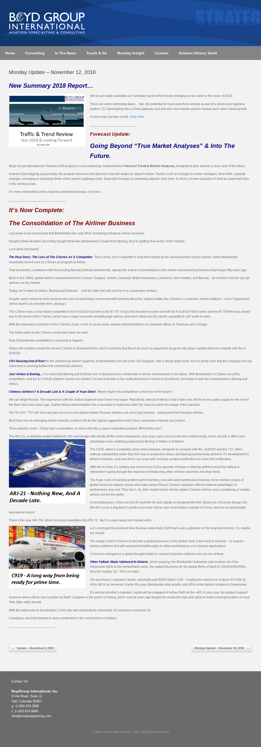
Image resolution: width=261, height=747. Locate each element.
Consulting (35, 53)
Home (10, 53)
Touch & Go (96, 53)
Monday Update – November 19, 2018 (221, 648)
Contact (161, 53)
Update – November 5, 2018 (33, 648)
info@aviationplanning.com (31, 716)
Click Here (137, 117)
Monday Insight (131, 53)
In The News (65, 53)
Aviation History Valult (198, 53)
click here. (94, 192)
